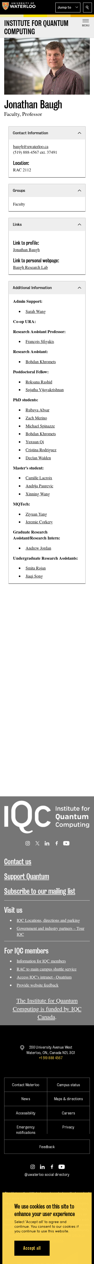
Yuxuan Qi (35, 441)
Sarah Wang (36, 311)
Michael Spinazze (40, 426)
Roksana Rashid (39, 381)
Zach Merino (36, 417)
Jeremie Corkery (39, 521)
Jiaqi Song (34, 576)
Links (17, 224)
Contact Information (30, 133)
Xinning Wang (38, 493)
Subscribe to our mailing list (39, 891)
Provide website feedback (37, 985)
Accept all (32, 1248)
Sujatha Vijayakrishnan (45, 389)
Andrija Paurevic (39, 485)
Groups (19, 190)
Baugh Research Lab (30, 267)
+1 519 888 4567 (51, 1058)
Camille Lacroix (39, 477)
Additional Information (32, 287)
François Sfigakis (40, 341)
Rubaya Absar (37, 409)
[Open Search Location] (87, 7)
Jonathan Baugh (26, 249)
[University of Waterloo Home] (19, 7)
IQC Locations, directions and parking (48, 920)
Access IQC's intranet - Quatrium (44, 977)
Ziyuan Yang (36, 514)
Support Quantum (26, 876)
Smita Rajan (36, 568)
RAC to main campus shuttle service (47, 969)
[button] (68, 7)
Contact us (17, 861)
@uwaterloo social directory (47, 1174)
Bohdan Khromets (41, 361)
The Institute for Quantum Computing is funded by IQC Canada (47, 1008)
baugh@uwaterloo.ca (30, 146)
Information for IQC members (41, 961)
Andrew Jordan (38, 548)
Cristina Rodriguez (41, 449)
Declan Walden (38, 457)
